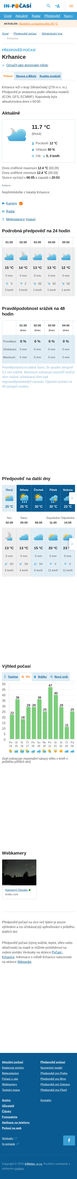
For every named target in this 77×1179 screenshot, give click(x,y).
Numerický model (51, 1067)
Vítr (28, 676)
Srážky (42, 676)
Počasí (8, 76)
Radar (36, 16)
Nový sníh (61, 676)
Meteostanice (15, 219)
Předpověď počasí (25, 33)
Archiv (6, 1100)
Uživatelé (8, 1105)
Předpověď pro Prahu (54, 1073)
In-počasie (8, 1143)
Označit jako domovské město (27, 65)
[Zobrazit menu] (71, 6)
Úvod (7, 16)
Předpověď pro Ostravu (55, 1084)
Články (6, 1111)
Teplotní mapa (11, 1089)
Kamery (11, 203)
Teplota (13, 676)
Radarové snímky (13, 1067)
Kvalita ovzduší (50, 76)
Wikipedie (24, 962)
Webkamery (9, 1084)
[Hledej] (49, 6)
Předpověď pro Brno (53, 1078)
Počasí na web (12, 1128)
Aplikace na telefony (16, 1122)
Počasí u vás (10, 1078)
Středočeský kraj (52, 33)
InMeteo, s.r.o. (34, 1163)
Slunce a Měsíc (26, 76)
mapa (31, 219)
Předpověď (52, 16)
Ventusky (7, 1138)
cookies (19, 1168)
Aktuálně (21, 16)
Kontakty (45, 1100)
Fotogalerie (9, 1116)
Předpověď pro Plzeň (53, 1089)
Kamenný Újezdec (16, 889)
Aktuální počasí (12, 1062)
